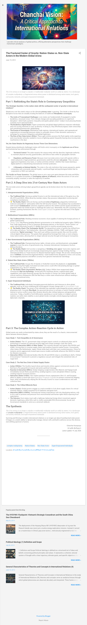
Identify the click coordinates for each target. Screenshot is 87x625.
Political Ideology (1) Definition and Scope (24, 542)
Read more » (76, 535)
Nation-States (30, 446)
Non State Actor (43, 446)
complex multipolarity (14, 446)
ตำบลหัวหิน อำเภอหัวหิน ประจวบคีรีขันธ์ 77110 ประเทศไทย (33, 450)
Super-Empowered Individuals (62, 446)
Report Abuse (43, 620)
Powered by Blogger (43, 616)
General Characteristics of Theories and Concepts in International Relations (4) (39, 567)
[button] (80, 53)
